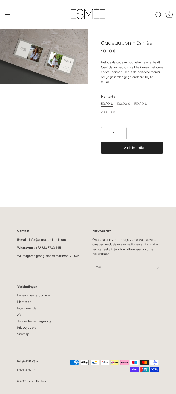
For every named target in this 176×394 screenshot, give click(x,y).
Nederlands (24, 369)
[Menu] (7, 14)
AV (19, 315)
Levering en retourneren (34, 295)
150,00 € (140, 104)
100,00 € (123, 104)
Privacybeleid (26, 328)
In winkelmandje (132, 148)
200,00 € (108, 112)
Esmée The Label (37, 381)
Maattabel (24, 302)
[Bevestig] (157, 267)
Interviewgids (26, 308)
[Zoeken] (158, 15)
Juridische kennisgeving (34, 321)
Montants (108, 96)
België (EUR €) (26, 361)
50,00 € (107, 104)
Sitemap (23, 334)
